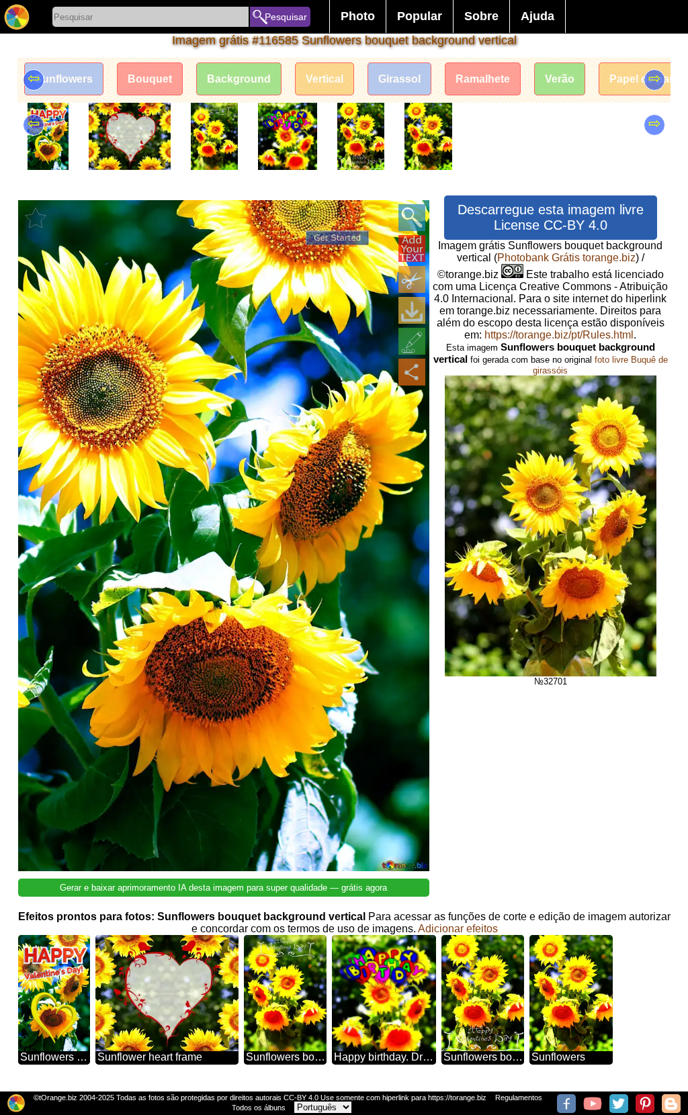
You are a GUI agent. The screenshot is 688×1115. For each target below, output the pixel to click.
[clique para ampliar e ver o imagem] (411, 217)
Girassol (399, 79)
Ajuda (537, 16)
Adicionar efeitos (458, 928)
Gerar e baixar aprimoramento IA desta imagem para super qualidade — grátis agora (223, 888)
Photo (358, 16)
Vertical (324, 79)
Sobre (481, 16)
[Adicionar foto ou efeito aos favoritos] (35, 217)
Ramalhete (483, 79)
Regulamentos (518, 1098)
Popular (419, 16)
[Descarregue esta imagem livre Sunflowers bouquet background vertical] (411, 310)
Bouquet (150, 79)
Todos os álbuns (259, 1108)
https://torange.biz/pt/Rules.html (559, 335)
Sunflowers (64, 79)
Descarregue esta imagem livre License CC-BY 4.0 (551, 217)
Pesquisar (286, 16)
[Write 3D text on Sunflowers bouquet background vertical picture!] (411, 248)
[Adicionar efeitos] (411, 341)
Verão (559, 79)
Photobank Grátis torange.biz (566, 257)
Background (239, 79)
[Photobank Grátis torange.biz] (17, 17)
